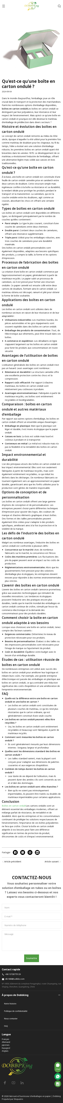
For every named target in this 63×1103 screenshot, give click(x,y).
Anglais (5, 1051)
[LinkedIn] (22, 1083)
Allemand (6, 1042)
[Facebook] (5, 1083)
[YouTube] (13, 1083)
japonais (5, 1045)
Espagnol (6, 1048)
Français (5, 1039)
